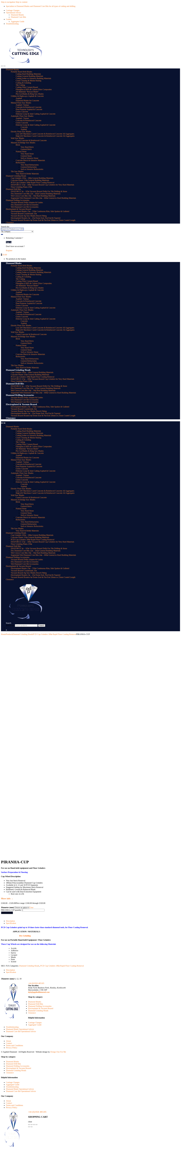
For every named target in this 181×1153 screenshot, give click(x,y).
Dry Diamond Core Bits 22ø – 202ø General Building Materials (35, 194)
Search (8, 623)
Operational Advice (13, 13)
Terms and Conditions (14, 1045)
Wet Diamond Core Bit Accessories (24, 207)
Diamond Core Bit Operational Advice (21, 1031)
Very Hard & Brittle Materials (27, 174)
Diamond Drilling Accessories (17, 200)
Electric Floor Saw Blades (21, 132)
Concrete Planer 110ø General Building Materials (30, 180)
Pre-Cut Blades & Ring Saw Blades (30, 94)
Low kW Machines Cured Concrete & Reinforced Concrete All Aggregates (45, 134)
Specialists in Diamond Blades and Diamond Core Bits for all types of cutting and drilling (40, 6)
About (8, 1041)
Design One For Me (58, 1052)
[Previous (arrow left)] (29, 1126)
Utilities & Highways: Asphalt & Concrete (27, 96)
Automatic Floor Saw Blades (22, 116)
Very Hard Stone (27, 154)
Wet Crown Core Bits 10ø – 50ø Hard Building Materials (33, 196)
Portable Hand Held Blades (21, 72)
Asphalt (19, 98)
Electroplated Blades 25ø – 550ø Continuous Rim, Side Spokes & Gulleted (40, 211)
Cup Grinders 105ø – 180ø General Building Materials (32, 178)
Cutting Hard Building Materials (28, 74)
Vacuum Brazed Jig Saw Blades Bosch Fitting (29, 216)
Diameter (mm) (7, 907)
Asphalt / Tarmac (22, 105)
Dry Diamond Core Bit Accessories (24, 205)
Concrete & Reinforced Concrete (28, 107)
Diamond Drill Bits (13, 189)
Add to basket (7, 913)
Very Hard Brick (27, 147)
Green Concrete (22, 112)
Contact (9, 1043)
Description (10, 921)
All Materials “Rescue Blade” (27, 92)
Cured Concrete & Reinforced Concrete (31, 140)
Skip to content (21, 2)
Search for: (5, 227)
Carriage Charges (12, 10)
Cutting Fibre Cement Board (27, 87)
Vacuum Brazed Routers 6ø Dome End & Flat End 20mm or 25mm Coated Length (43, 220)
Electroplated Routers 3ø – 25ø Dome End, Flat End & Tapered (35, 218)
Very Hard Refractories (30, 165)
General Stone (26, 156)
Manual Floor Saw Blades (21, 103)
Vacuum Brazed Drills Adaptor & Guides (27, 202)
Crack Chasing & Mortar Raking (28, 81)
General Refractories (29, 167)
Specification (11, 923)
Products (9, 634)
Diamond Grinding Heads (16, 176)
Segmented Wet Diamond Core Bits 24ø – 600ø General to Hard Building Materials (43, 198)
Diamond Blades (17, 15)
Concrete (24, 127)
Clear (31, 907)
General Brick (26, 149)
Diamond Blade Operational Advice (20, 1029)
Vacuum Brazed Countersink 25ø (24, 214)
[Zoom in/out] (29, 1124)
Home (3, 634)
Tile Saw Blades (17, 171)
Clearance (10, 222)
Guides (8, 19)
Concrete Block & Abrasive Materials (30, 160)
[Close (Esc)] (36, 1124)
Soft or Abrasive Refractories (32, 169)
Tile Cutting (20, 85)
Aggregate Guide (17, 21)
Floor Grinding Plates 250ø (21, 187)
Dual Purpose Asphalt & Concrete (29, 109)
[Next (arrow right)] (32, 1126)
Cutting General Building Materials (29, 76)
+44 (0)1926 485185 (36, 983)
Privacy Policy (11, 1048)
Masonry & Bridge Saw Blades (23, 143)
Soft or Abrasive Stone (29, 158)
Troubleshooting (12, 24)
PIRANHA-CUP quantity (11, 910)
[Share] (34, 1124)
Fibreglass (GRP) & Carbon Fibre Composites (34, 89)
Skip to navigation (8, 2)
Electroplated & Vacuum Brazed (18, 209)
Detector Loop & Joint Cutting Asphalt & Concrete (35, 114)
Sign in (8, 242)
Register (9, 250)
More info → (7, 898)
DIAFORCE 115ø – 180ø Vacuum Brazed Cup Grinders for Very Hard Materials (42, 185)
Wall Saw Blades (17, 138)
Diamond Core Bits (18, 17)
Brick (18, 145)
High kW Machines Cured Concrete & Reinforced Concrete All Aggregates (45, 136)
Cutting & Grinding (23, 83)
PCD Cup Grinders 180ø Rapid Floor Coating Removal (32, 182)
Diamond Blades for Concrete (27, 100)
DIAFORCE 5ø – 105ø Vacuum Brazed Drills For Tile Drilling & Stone (39, 191)
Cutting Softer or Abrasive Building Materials (33, 78)
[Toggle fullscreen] (32, 1124)
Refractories (20, 163)
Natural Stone (21, 151)
